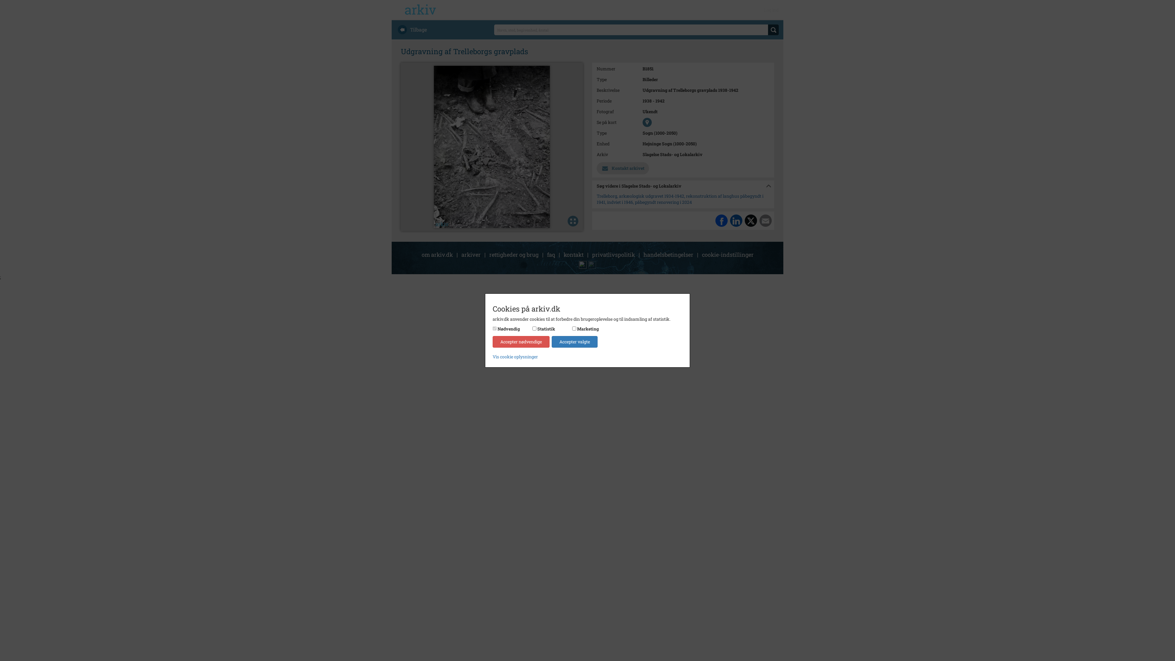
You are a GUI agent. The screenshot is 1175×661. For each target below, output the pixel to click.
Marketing (588, 329)
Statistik (546, 329)
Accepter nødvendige (521, 342)
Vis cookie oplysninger (515, 357)
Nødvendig (509, 329)
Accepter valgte (574, 342)
